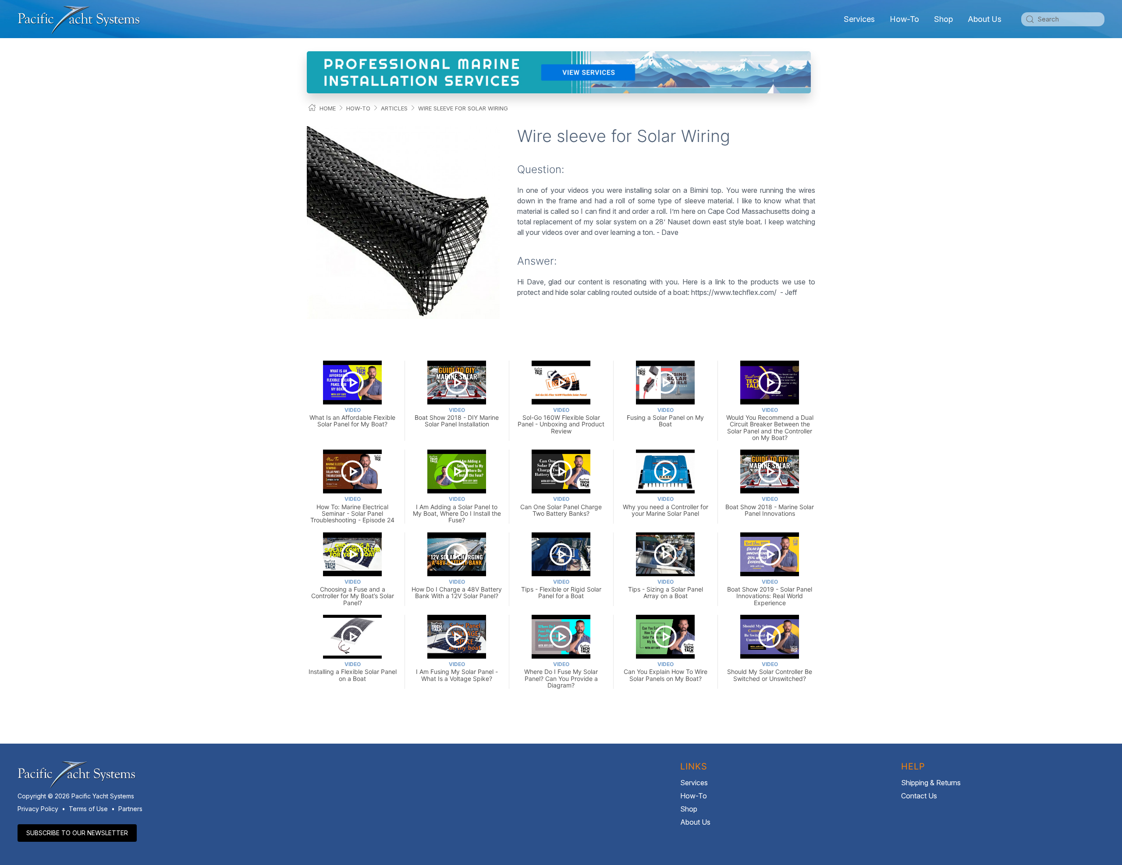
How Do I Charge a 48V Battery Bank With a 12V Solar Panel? (457, 589)
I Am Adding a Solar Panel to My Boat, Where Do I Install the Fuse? (457, 510)
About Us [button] (984, 19)
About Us (695, 822)
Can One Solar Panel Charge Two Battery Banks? (561, 506)
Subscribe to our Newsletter (77, 833)
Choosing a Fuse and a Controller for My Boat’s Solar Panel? (352, 592)
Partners (130, 808)
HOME (328, 108)
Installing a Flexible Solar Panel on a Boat (353, 671)
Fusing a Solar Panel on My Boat (665, 417)
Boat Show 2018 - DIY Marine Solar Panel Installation (457, 417)
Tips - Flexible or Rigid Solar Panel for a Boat (561, 589)
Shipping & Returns (931, 782)
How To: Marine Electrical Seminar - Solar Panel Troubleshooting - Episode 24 (352, 510)
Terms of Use (88, 808)
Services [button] (859, 19)
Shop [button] (943, 19)
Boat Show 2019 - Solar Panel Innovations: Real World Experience (769, 592)
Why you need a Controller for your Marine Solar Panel (665, 506)
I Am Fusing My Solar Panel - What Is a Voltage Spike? (457, 671)
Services (694, 782)
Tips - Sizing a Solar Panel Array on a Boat (665, 589)
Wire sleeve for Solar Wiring (463, 108)
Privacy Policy (38, 808)
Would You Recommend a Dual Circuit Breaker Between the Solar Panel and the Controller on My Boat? (769, 424)
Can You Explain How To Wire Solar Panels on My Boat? (665, 671)
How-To (904, 19)
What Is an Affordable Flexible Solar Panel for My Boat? (352, 417)
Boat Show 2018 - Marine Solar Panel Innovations (769, 506)
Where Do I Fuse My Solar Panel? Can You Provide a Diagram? (561, 675)
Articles (394, 108)
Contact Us (919, 795)
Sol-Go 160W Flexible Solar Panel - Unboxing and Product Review (561, 421)
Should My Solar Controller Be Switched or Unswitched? (769, 671)
